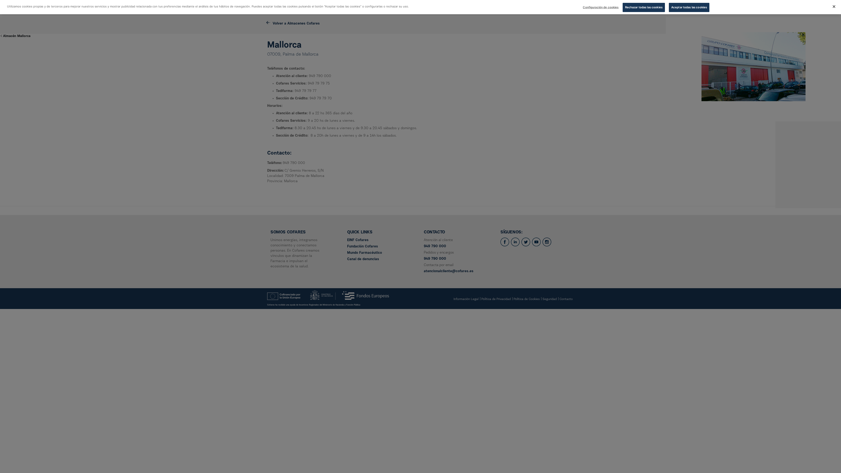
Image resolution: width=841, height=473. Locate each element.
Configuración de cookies (600, 7)
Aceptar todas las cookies (689, 7)
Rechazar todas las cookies (644, 7)
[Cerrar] (834, 6)
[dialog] (420, 7)
